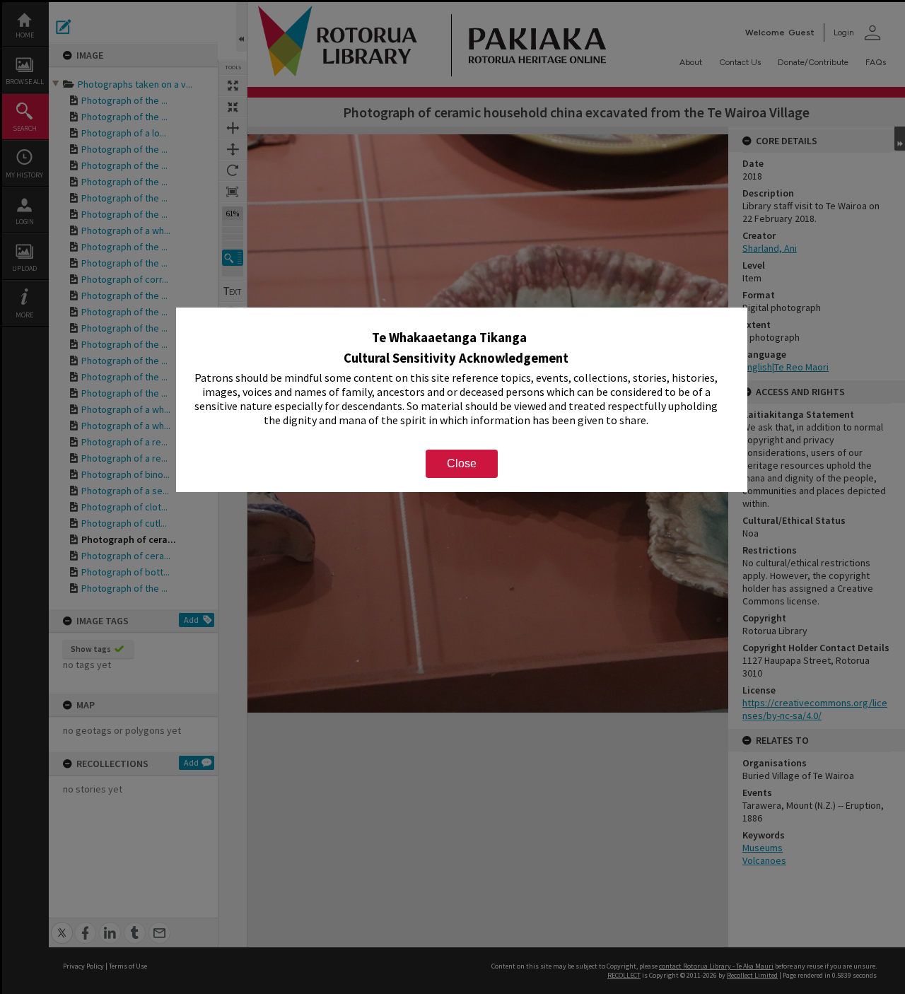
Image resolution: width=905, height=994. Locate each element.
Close (462, 463)
